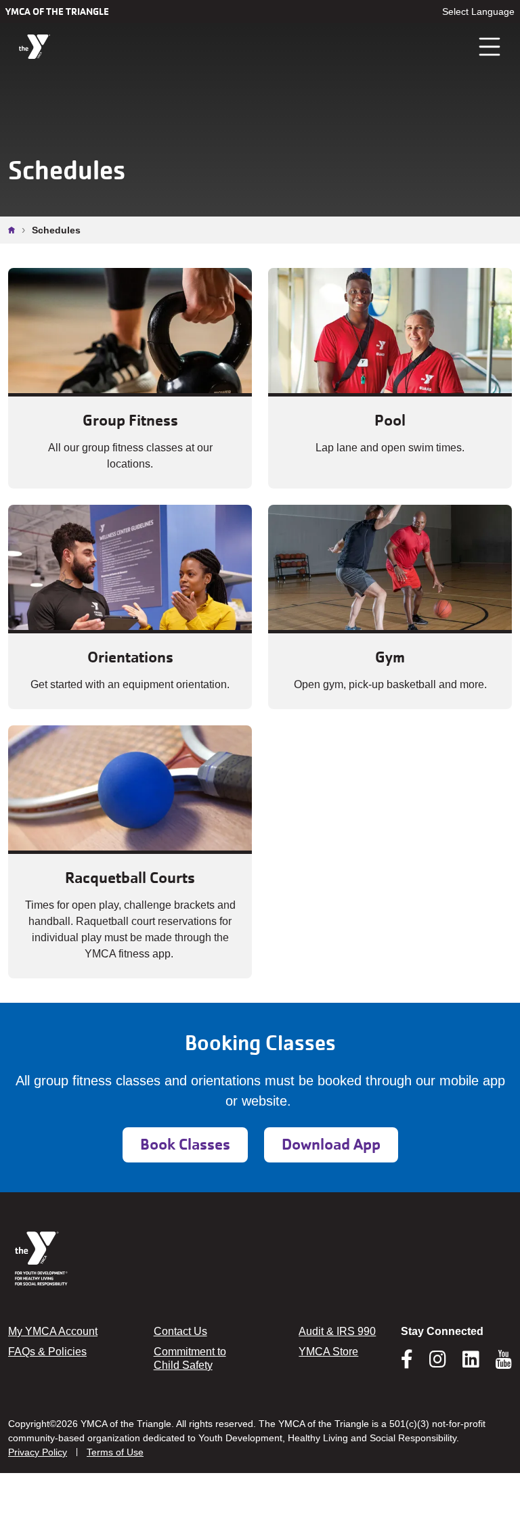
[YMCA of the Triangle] (34, 47)
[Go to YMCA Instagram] (437, 1363)
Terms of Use (115, 1452)
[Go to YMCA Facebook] (407, 1363)
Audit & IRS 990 (337, 1331)
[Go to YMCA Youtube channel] (504, 1359)
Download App (331, 1144)
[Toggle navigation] (490, 46)
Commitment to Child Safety (190, 1358)
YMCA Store (328, 1351)
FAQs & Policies (47, 1351)
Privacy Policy (37, 1452)
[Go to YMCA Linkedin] (470, 1363)
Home (15, 230)
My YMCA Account (53, 1331)
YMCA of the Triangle (57, 11)
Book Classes (185, 1144)
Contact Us (180, 1331)
